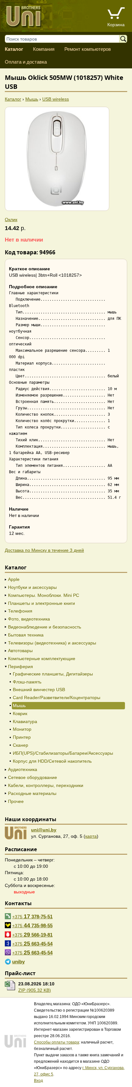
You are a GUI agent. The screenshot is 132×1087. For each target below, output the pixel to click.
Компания (43, 49)
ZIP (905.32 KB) (34, 990)
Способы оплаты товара (56, 1042)
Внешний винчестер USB (39, 689)
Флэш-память (27, 681)
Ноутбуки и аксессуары (32, 587)
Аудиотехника (22, 769)
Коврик (20, 713)
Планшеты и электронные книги (41, 603)
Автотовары (20, 650)
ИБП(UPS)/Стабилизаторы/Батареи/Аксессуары (63, 753)
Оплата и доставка (26, 62)
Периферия (20, 666)
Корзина (116, 24)
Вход (38, 1080)
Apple (14, 579)
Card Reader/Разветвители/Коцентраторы (56, 697)
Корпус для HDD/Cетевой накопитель (52, 761)
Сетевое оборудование (32, 777)
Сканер (20, 745)
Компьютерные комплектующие (41, 658)
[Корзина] (116, 13)
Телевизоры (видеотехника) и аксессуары (52, 642)
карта (91, 836)
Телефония (20, 610)
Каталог (14, 49)
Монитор (22, 729)
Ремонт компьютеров (87, 49)
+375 (32, 916)
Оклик (11, 219)
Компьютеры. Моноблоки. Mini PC (43, 595)
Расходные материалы (32, 793)
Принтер (22, 737)
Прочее (16, 801)
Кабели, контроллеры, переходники (45, 785)
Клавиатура (25, 721)
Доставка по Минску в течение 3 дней (44, 550)
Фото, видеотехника (29, 618)
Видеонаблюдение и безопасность (44, 626)
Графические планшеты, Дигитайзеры (53, 673)
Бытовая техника (26, 634)
